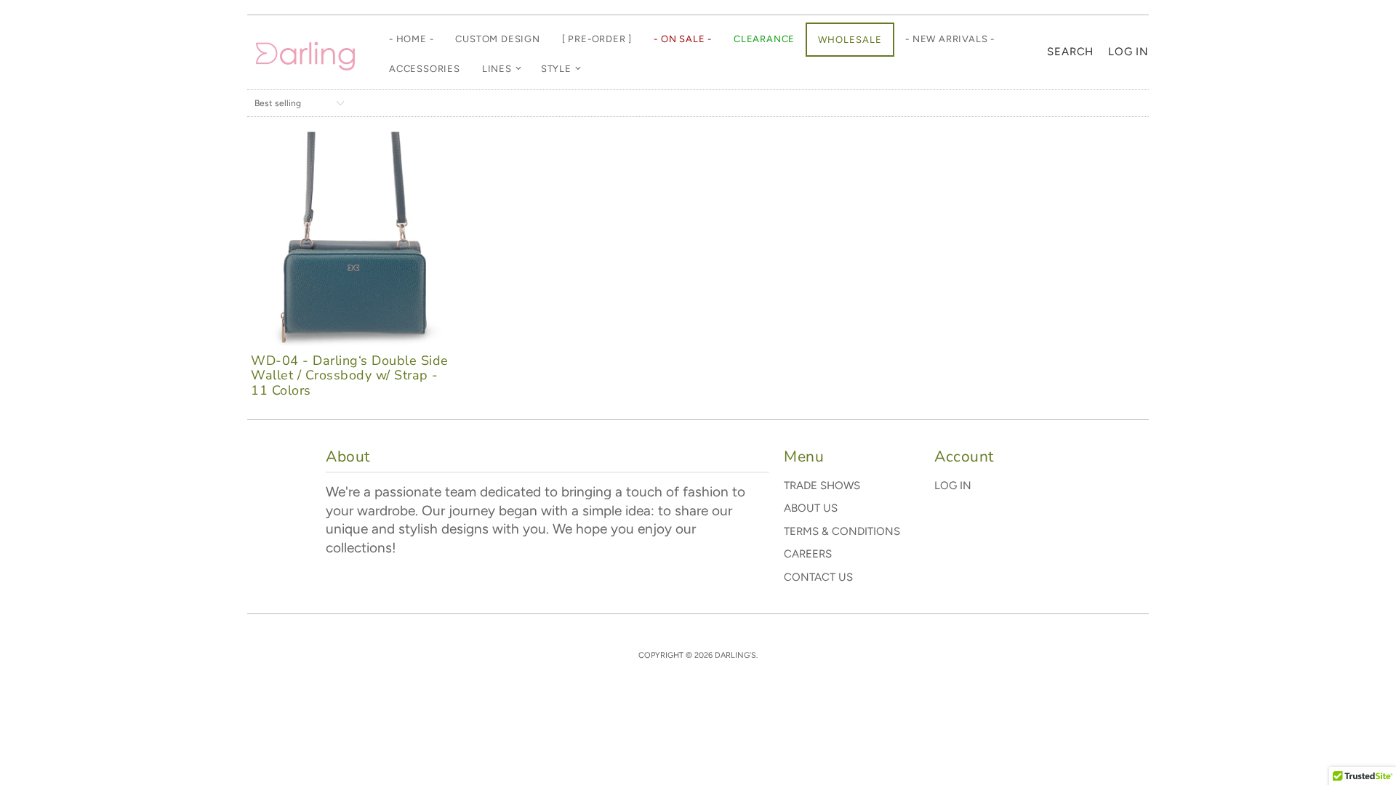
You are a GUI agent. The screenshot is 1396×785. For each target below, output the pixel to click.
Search (1070, 51)
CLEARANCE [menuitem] (764, 38)
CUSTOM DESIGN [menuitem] (497, 38)
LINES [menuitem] (497, 68)
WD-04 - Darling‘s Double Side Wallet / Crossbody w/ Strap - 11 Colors (350, 375)
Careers (808, 553)
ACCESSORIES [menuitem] (424, 68)
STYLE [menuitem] (556, 68)
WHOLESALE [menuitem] (850, 39)
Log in (1128, 51)
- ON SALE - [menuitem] (683, 38)
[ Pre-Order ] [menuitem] (597, 38)
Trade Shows (822, 485)
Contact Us (818, 577)
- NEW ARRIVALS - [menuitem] (950, 38)
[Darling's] (305, 52)
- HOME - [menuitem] (411, 38)
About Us (811, 508)
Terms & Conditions (842, 531)
